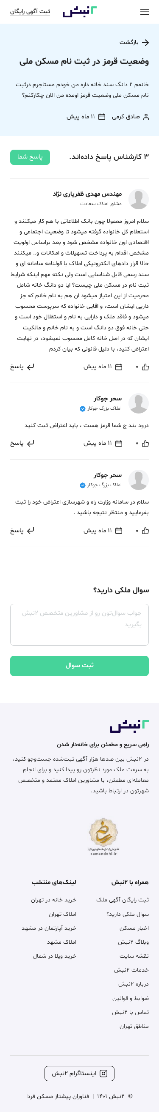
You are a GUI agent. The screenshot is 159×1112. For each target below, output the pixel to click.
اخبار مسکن (134, 928)
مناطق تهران (134, 1026)
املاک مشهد (61, 942)
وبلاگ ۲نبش (133, 942)
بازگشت (129, 42)
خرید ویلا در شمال (54, 956)
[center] (144, 11)
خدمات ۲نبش (131, 970)
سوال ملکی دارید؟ (127, 914)
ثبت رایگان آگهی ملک (122, 900)
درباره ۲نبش (133, 984)
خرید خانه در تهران (53, 900)
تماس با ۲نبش (130, 1012)
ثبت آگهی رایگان (30, 12)
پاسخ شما (30, 157)
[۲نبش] (80, 16)
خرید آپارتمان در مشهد (49, 928)
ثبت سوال (80, 665)
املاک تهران (62, 914)
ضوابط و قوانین (130, 998)
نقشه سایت (134, 956)
